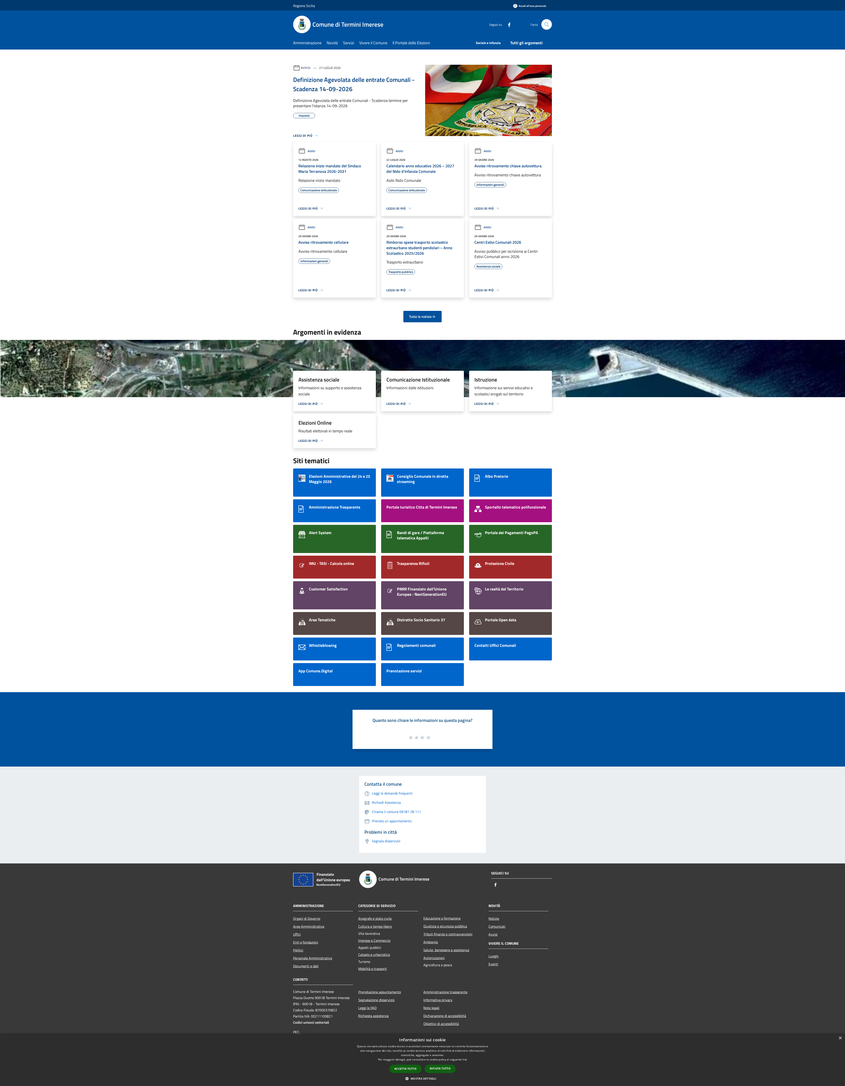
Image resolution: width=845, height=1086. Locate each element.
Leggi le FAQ (367, 1007)
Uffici (297, 934)
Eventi (493, 964)
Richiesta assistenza (373, 1015)
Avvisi (306, 67)
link (465, 1059)
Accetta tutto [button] (405, 1069)
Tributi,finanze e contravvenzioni (447, 934)
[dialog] (422, 1059)
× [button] (840, 1038)
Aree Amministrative (308, 926)
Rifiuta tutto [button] (440, 1068)
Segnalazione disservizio (376, 1000)
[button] (422, 1078)
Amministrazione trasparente (445, 992)
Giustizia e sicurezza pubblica (445, 926)
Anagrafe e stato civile (375, 918)
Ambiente (430, 942)
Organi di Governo (306, 918)
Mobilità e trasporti (372, 968)
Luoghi (494, 956)
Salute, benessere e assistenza (446, 950)
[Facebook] (507, 24)
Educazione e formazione (442, 918)
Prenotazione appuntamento (379, 992)
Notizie (494, 918)
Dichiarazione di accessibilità (444, 1015)
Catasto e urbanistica (374, 954)
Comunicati (497, 926)
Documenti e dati (306, 966)
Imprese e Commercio (374, 940)
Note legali (431, 1007)
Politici (298, 950)
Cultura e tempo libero (375, 926)
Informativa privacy (437, 1000)
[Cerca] (546, 24)
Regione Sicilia (304, 5)
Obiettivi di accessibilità (441, 1023)
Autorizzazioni (434, 958)
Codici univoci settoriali (311, 1022)
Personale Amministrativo (312, 958)
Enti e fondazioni (305, 942)
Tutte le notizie (420, 316)
